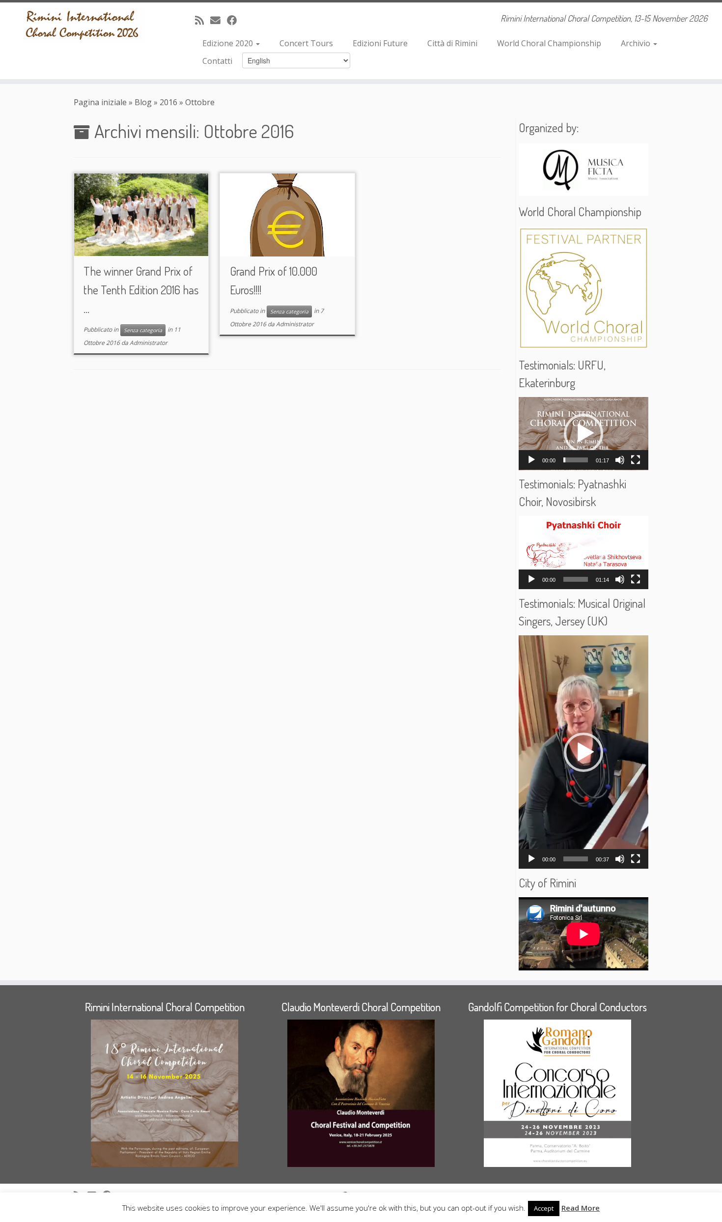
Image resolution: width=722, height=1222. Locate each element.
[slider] (575, 459)
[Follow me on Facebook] (235, 20)
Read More (580, 1208)
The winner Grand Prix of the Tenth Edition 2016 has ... (140, 289)
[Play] (531, 460)
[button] (583, 433)
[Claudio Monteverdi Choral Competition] (361, 1093)
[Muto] (620, 460)
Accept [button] (544, 1208)
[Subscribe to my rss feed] (202, 20)
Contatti (217, 61)
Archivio (636, 43)
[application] (583, 433)
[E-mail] (218, 20)
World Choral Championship (549, 43)
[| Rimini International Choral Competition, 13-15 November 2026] (83, 25)
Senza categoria (143, 330)
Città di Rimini (452, 43)
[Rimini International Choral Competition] (164, 1093)
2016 (168, 102)
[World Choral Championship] (583, 288)
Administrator (148, 343)
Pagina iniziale (100, 102)
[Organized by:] (583, 169)
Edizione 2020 (228, 43)
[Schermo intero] (635, 460)
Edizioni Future (380, 43)
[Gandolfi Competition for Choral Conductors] (557, 1093)
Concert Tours (306, 43)
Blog (143, 102)
